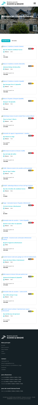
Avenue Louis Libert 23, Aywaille (12, 223)
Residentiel (5, 40)
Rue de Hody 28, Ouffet (9, 154)
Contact (3, 353)
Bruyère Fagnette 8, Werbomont (12, 242)
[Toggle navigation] (35, 3)
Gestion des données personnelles (22, 398)
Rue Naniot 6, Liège (8, 136)
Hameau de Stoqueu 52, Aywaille (12, 277)
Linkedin (3, 369)
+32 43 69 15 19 (5, 361)
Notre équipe (4, 349)
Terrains (14, 40)
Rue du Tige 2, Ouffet (9, 171)
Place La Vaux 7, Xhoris (9, 119)
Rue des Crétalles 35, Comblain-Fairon (14, 189)
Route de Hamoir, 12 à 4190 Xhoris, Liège (11, 365)
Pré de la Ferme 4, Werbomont (12, 206)
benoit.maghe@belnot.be (7, 363)
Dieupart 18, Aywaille (9, 102)
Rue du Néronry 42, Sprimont (11, 314)
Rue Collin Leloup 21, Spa (10, 295)
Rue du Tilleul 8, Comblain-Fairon (12, 49)
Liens (2, 351)
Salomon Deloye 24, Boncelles (11, 67)
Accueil (3, 345)
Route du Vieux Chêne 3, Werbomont (13, 260)
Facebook (3, 367)
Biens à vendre (5, 347)
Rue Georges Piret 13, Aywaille (12, 84)
